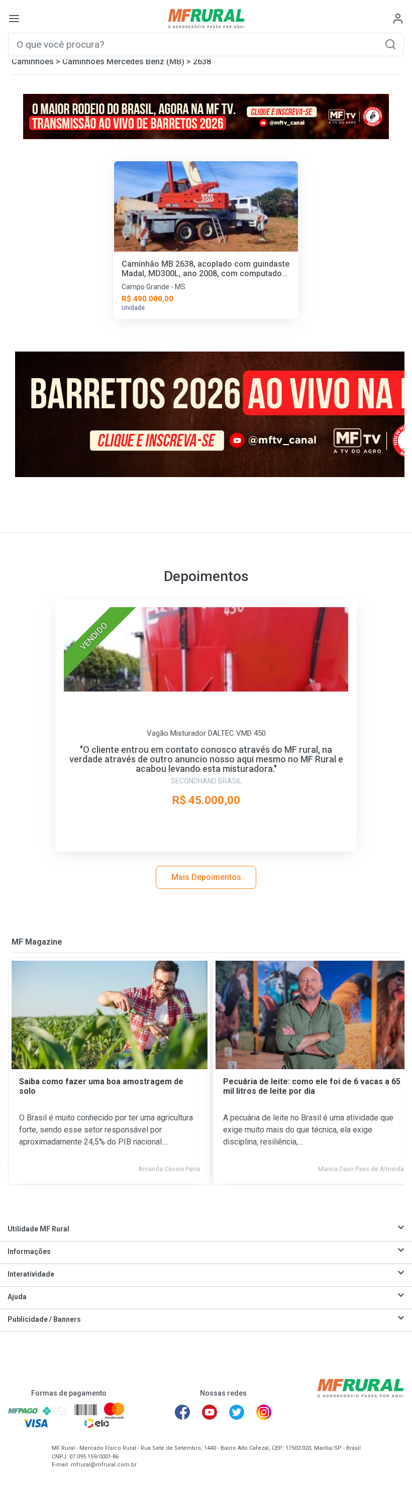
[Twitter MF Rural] (236, 1412)
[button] (390, 44)
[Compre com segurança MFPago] (23, 1410)
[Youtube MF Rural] (209, 1412)
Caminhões (33, 61)
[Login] (398, 19)
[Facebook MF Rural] (182, 1412)
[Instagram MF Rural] (263, 1412)
